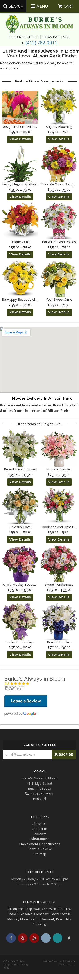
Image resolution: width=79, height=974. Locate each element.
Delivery (39, 833)
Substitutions (39, 838)
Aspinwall (33, 909)
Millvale (12, 919)
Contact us (40, 828)
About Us (39, 823)
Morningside (29, 919)
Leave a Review (40, 849)
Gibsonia (25, 914)
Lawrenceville (60, 914)
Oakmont (47, 919)
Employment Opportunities (39, 844)
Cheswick (49, 909)
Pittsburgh (40, 924)
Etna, (61, 909)
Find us (38, 798)
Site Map (39, 854)
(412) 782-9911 (41, 43)
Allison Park (16, 909)
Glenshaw (41, 914)
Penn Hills (63, 919)
